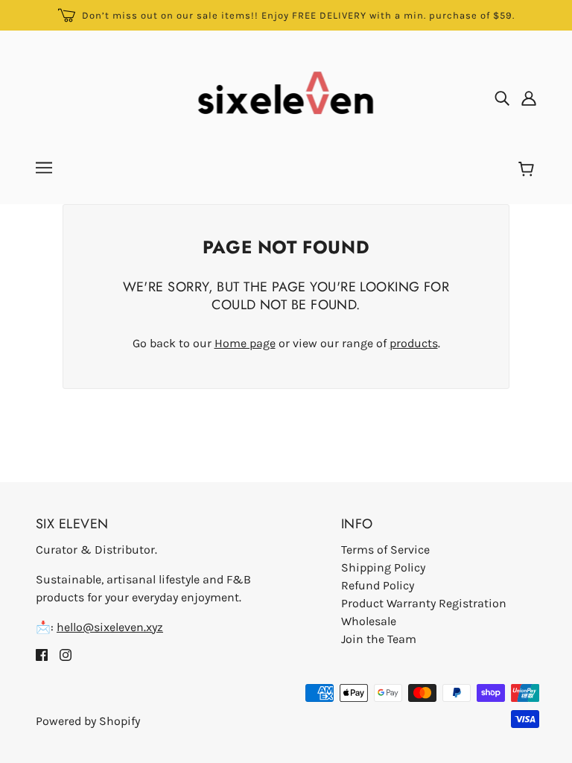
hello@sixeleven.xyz (110, 627)
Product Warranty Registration (423, 603)
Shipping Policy (383, 567)
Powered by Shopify (88, 721)
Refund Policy (377, 585)
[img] (502, 98)
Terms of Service (385, 549)
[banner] (286, 96)
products (414, 343)
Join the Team (378, 639)
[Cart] (528, 170)
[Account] (528, 98)
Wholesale (368, 621)
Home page (245, 343)
